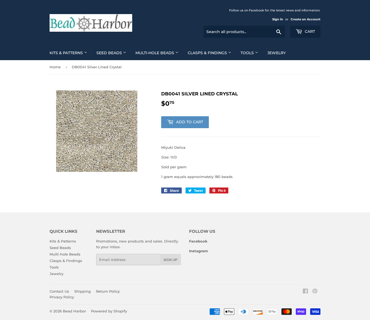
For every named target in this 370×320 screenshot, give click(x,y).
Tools (248, 52)
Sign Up (170, 260)
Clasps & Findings (208, 52)
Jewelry (276, 52)
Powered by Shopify (109, 311)
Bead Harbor (74, 311)
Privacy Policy (62, 297)
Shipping (82, 291)
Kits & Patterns (67, 52)
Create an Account (305, 19)
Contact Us (59, 291)
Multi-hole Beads (155, 52)
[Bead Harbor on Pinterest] (315, 292)
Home (55, 67)
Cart (309, 31)
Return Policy (108, 291)
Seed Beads (109, 52)
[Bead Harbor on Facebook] (305, 292)
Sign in (277, 19)
